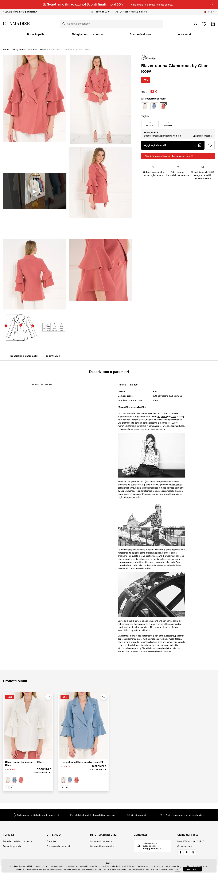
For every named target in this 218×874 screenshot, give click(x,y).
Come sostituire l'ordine (101, 841)
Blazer (43, 49)
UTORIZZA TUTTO (192, 869)
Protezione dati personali (58, 846)
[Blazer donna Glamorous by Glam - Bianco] (8, 780)
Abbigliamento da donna (24, 49)
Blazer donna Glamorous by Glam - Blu (82, 762)
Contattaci (52, 841)
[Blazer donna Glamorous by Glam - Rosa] (21, 780)
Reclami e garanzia (12, 846)
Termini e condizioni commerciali (18, 841)
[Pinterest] (187, 852)
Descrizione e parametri (24, 356)
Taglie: (145, 116)
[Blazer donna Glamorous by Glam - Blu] (14, 780)
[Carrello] (213, 24)
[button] (213, 4)
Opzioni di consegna (202, 135)
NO (177, 869)
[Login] (195, 24)
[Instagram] (193, 852)
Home (6, 49)
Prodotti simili (52, 356)
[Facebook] (180, 852)
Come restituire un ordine (102, 846)
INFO (171, 869)
